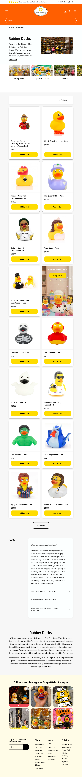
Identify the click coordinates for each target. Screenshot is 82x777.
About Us (51, 747)
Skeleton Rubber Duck (20, 352)
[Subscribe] (26, 747)
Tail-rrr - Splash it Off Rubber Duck (18, 249)
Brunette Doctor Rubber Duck (56, 504)
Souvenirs (38, 750)
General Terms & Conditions (67, 745)
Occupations (19, 78)
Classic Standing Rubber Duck (56, 141)
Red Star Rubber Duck (53, 352)
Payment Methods (65, 762)
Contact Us (52, 756)
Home (13, 27)
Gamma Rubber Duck (19, 454)
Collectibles (39, 753)
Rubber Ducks (20, 27)
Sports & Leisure (42, 78)
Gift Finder (63, 2)
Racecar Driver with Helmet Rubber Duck (19, 197)
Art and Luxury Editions (40, 763)
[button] (6, 11)
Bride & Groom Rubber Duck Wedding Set (20, 301)
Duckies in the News (53, 751)
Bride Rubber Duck (51, 248)
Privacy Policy (66, 750)
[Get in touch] (70, 11)
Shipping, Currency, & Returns (66, 756)
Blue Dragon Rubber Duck (54, 454)
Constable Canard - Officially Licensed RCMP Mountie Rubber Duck (21, 143)
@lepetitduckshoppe (55, 682)
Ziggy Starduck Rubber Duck (22, 504)
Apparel (37, 759)
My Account (39, 768)
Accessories (39, 756)
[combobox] (41, 20)
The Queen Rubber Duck (54, 196)
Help (72, 2)
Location (51, 759)
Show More (13, 59)
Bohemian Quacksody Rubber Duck (52, 403)
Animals (65, 78)
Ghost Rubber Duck (18, 402)
